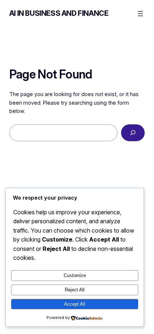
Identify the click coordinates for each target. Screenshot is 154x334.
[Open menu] (140, 13)
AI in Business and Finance (59, 13)
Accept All (74, 304)
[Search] (133, 132)
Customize (75, 275)
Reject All (75, 289)
